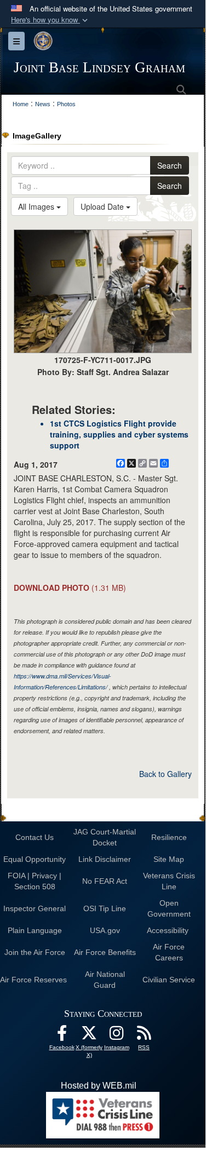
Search (169, 165)
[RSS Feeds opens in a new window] (144, 1035)
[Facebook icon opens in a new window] (62, 1035)
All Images (37, 206)
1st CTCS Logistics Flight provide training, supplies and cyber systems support (119, 434)
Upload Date (103, 206)
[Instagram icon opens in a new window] (116, 1035)
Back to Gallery (165, 773)
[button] (50, 20)
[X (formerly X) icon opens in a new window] (89, 1035)
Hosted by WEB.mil (98, 1085)
